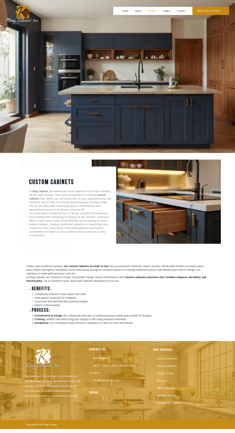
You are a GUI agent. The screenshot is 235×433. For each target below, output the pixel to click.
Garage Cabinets (166, 395)
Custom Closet (165, 373)
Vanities (161, 380)
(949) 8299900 (101, 358)
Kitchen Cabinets (167, 366)
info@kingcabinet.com (106, 380)
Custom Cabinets (167, 358)
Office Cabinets (166, 388)
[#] (93, 402)
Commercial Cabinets (169, 402)
